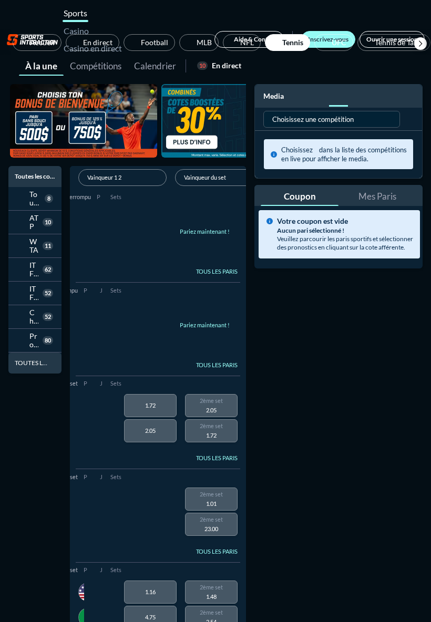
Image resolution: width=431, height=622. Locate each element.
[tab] (41, 65)
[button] (420, 43)
